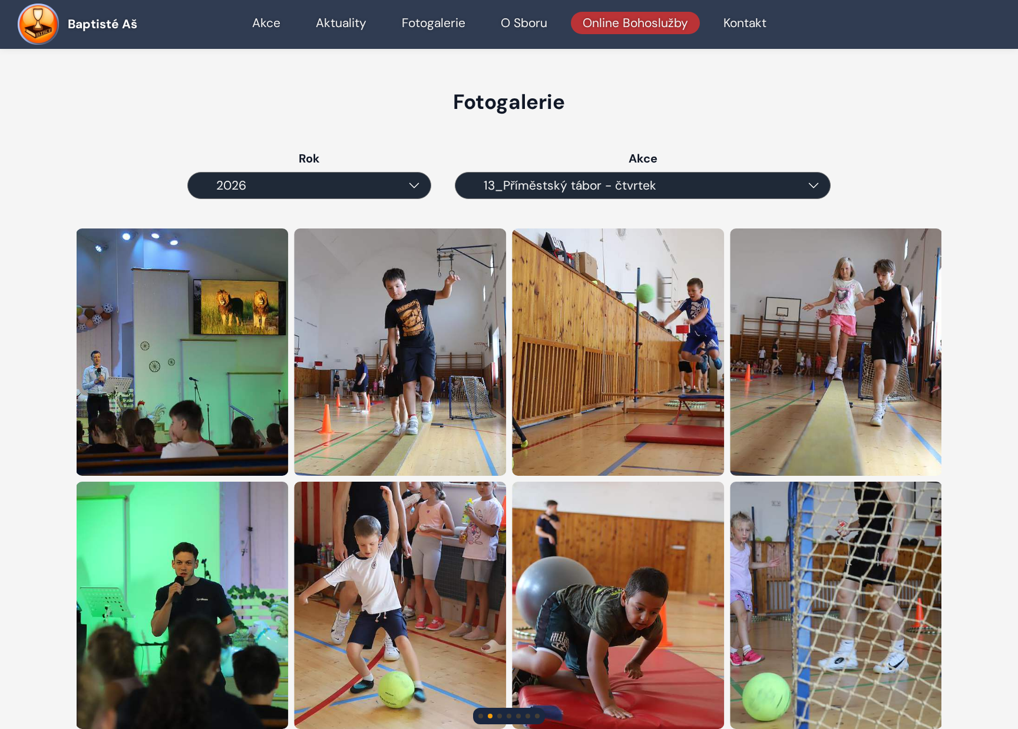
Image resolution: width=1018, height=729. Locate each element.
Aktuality (341, 23)
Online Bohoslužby (635, 23)
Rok (309, 158)
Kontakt (744, 23)
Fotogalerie (433, 23)
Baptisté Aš (102, 24)
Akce (266, 23)
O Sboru (524, 23)
